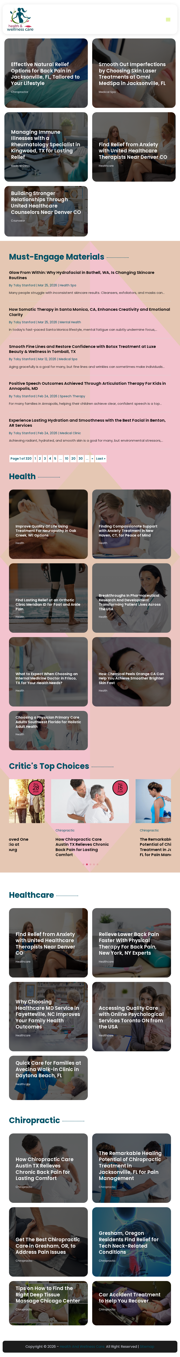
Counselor (18, 220)
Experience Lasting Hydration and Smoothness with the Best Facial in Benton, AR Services (87, 422)
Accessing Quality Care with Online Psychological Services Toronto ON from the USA (131, 1017)
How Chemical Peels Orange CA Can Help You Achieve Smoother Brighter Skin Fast (131, 678)
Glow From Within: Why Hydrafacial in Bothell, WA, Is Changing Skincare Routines (81, 275)
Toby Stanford (24, 285)
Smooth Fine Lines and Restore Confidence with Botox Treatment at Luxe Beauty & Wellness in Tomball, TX (82, 349)
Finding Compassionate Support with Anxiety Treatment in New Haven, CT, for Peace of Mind (128, 531)
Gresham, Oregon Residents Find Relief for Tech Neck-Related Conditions (129, 1243)
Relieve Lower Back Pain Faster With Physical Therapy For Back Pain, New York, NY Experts (129, 944)
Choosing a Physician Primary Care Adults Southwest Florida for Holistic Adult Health (48, 722)
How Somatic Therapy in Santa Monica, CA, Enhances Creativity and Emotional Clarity (89, 312)
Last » (100, 458)
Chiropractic (24, 1187)
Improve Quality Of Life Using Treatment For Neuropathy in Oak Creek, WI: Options (46, 531)
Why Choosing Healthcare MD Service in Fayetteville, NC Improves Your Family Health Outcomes (48, 1014)
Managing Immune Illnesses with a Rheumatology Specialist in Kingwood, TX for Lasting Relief (45, 145)
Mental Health (70, 322)
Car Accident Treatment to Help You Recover (129, 1298)
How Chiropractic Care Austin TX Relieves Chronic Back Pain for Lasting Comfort (45, 1169)
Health (20, 543)
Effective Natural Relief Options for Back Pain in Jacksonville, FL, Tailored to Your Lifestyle (45, 74)
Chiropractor (19, 92)
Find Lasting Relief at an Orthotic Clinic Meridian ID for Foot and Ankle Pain (48, 605)
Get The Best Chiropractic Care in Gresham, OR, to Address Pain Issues (48, 1246)
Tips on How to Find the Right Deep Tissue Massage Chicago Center (48, 1294)
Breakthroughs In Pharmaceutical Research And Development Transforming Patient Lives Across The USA (130, 602)
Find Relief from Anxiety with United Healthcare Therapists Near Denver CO (133, 151)
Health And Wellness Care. (82, 1346)
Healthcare (106, 166)
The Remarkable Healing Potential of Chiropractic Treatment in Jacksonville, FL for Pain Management (130, 1166)
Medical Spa (107, 92)
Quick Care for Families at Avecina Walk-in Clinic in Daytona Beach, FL (48, 1069)
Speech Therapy (72, 396)
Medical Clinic (20, 166)
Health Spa (68, 285)
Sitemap (147, 1346)
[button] (83, 864)
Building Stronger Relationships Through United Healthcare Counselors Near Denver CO (46, 203)
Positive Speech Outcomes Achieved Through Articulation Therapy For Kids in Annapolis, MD (87, 386)
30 (81, 458)
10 (66, 458)
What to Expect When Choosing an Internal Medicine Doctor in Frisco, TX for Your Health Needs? (47, 678)
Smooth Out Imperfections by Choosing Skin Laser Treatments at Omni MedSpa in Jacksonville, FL (132, 74)
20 (73, 458)
